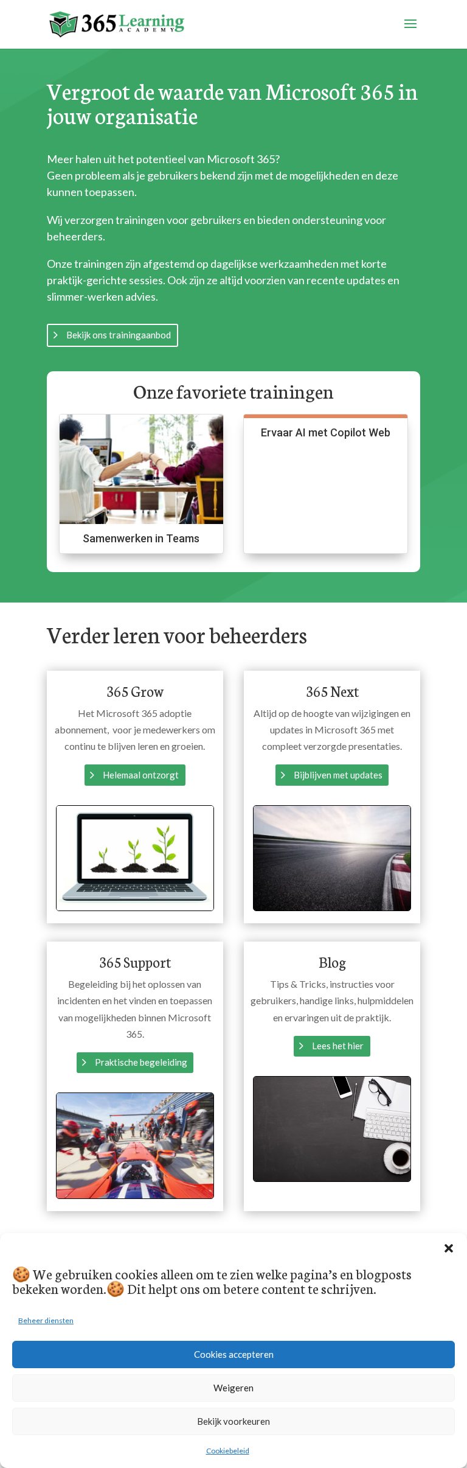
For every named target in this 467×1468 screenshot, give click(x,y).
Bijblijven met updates (338, 774)
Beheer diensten (46, 1320)
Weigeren (233, 1387)
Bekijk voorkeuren (233, 1421)
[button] (449, 1248)
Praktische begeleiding (141, 1062)
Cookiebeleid (227, 1450)
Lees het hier (338, 1045)
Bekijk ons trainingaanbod (118, 334)
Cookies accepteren (234, 1354)
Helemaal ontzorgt (141, 774)
